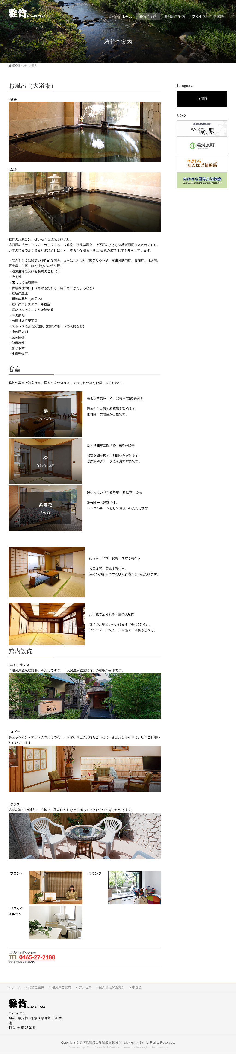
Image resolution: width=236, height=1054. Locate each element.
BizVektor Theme (118, 1047)
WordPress (94, 1047)
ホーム (16, 987)
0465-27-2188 (37, 957)
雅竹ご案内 (36, 987)
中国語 (137, 987)
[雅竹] (27, 13)
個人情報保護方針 (112, 987)
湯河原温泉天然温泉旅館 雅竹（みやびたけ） (112, 1042)
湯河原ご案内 (61, 987)
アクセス (85, 987)
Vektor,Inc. (143, 1047)
